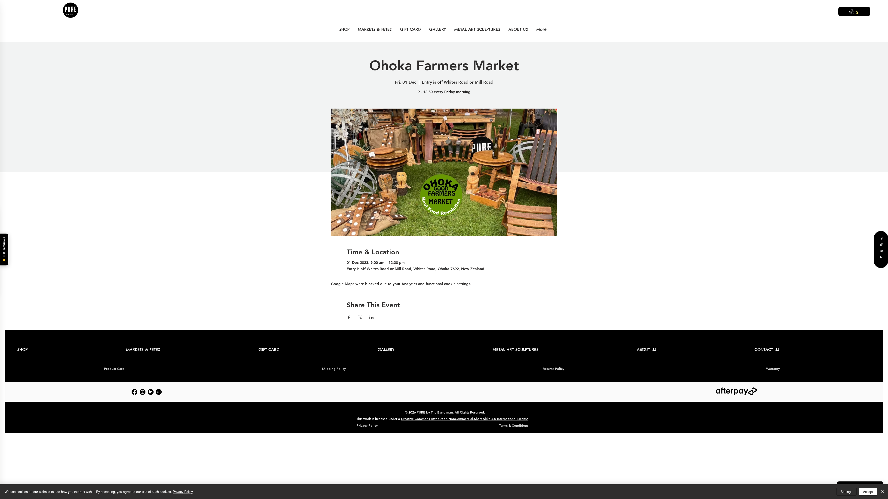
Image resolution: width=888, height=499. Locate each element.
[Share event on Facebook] (349, 317)
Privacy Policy (183, 491)
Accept (868, 491)
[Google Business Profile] (882, 257)
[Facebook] (882, 239)
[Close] (882, 491)
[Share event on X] (360, 317)
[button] (854, 11)
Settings (846, 491)
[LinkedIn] (882, 251)
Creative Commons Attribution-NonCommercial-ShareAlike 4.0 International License (464, 419)
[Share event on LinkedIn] (371, 317)
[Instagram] (882, 245)
